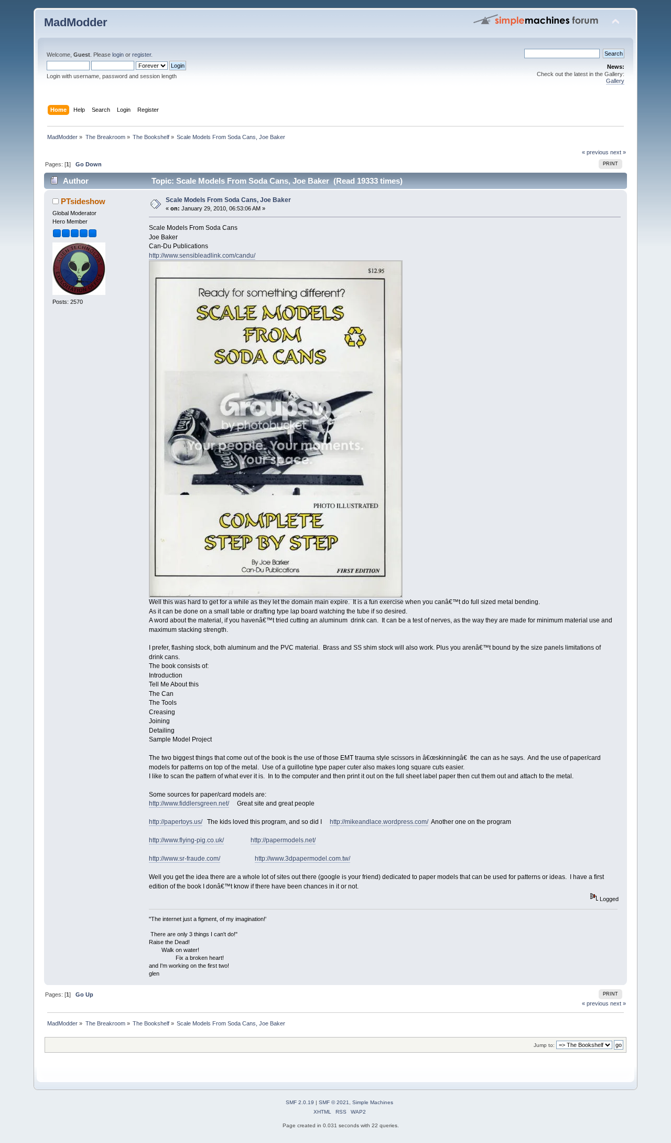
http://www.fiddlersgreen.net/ (189, 803)
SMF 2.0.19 (300, 1102)
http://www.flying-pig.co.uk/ (186, 840)
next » (618, 152)
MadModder (75, 22)
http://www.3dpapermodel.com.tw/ (302, 858)
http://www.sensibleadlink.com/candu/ (202, 255)
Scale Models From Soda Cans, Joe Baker (228, 200)
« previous (595, 152)
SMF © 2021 (334, 1102)
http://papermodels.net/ (283, 840)
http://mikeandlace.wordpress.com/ (379, 822)
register (141, 54)
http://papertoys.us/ (175, 822)
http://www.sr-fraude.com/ (184, 858)
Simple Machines (372, 1102)
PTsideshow (83, 201)
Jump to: (544, 1045)
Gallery (615, 81)
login (118, 54)
